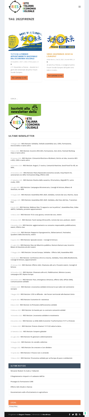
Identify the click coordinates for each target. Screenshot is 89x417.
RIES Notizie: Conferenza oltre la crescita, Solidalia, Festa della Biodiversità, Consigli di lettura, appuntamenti (44, 259)
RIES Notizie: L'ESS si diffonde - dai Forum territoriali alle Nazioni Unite (47, 294)
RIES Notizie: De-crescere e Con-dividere (36, 347)
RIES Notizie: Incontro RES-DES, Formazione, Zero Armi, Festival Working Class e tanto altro (43, 152)
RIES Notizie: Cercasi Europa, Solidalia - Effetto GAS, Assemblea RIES (47, 252)
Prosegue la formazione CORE (22, 382)
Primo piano (32, 62)
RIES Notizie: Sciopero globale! (34, 331)
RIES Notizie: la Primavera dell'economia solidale (38, 305)
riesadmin (15, 62)
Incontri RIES (68, 59)
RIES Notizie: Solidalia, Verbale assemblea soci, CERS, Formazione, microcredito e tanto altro (41, 145)
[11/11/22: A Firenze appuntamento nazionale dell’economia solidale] (25, 41)
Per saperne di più (19, 78)
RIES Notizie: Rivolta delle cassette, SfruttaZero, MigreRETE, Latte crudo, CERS (42, 181)
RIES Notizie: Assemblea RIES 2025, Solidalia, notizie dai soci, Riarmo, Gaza (49, 195)
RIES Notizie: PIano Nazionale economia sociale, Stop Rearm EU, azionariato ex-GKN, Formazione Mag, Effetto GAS (41, 174)
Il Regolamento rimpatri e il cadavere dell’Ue (27, 376)
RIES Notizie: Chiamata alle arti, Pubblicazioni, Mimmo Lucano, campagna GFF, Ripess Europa (41, 273)
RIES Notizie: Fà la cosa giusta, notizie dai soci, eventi (41, 215)
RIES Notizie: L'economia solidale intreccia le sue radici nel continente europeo (42, 288)
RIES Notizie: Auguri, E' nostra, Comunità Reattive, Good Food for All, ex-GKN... (44, 166)
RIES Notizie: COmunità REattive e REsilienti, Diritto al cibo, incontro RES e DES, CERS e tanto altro (44, 159)
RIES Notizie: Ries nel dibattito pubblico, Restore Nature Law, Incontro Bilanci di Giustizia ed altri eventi (42, 246)
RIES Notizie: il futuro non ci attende (35, 353)
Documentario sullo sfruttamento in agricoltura (29, 392)
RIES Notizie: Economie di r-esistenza (35, 300)
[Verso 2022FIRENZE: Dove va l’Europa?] (61, 41)
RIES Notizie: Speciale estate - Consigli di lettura (39, 240)
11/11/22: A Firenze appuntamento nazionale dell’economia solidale (24, 56)
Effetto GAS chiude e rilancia (21, 387)
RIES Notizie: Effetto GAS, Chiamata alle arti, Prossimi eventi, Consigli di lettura (44, 266)
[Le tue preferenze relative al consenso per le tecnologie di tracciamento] (85, 413)
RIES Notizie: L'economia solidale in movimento (41, 315)
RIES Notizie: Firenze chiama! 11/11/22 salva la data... (42, 326)
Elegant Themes (24, 414)
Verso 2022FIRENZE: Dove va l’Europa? (60, 55)
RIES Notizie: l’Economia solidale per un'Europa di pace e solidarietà (46, 358)
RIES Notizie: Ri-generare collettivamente (36, 337)
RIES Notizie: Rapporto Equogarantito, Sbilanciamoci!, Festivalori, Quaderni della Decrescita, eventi (41, 233)
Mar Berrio (51, 59)
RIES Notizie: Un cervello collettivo (34, 342)
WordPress (46, 414)
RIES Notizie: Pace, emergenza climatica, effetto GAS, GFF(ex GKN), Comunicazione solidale (42, 281)
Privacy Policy (13, 406)
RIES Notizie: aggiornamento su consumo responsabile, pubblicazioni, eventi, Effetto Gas (43, 226)
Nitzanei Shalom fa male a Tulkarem (25, 371)
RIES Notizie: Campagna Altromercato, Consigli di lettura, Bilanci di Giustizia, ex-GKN (41, 188)
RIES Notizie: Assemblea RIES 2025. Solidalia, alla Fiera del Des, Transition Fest (44, 201)
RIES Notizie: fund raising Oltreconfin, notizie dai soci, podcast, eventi (48, 220)
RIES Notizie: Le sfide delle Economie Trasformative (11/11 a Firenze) (49, 321)
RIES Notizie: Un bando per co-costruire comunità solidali (43, 310)
